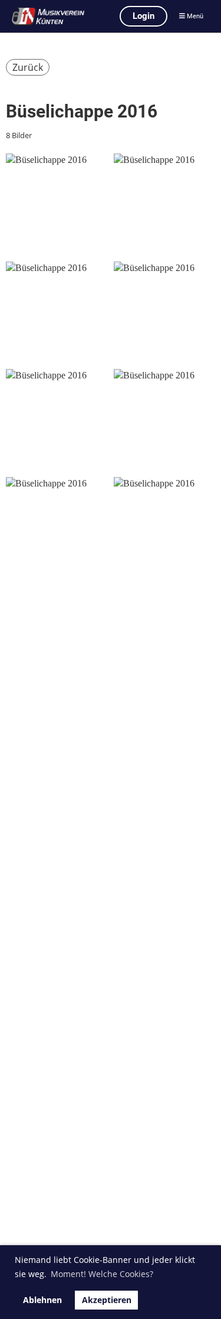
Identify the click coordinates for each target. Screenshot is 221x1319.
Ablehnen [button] (42, 1299)
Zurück (27, 67)
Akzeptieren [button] (106, 1299)
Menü (194, 16)
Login (143, 16)
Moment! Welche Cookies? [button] (102, 1273)
